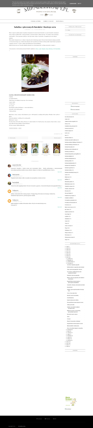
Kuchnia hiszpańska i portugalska (72, 153)
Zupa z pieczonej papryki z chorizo (74, 269)
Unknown (15, 190)
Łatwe (66, 174)
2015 (67, 254)
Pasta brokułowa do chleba (72, 300)
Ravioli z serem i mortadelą (72, 295)
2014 (67, 255)
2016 (67, 252)
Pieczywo (67, 190)
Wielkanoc (67, 230)
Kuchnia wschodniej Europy (71, 172)
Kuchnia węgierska (69, 167)
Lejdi (40, 48)
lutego (68, 338)
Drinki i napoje (68, 130)
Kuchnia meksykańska (69, 158)
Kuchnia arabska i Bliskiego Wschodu (73, 142)
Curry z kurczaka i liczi (72, 293)
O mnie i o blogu (48, 21)
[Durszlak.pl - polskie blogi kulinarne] (68, 409)
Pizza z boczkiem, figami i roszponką (75, 328)
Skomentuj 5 (57, 133)
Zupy (66, 239)
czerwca (69, 332)
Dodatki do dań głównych (70, 126)
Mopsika (43, 48)
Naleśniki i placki (68, 181)
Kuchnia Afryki (68, 137)
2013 (67, 257)
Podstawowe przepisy (69, 195)
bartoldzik (15, 182)
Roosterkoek (69, 287)
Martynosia (15, 174)
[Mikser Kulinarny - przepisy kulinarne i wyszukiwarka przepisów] (71, 405)
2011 (67, 343)
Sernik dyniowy (70, 297)
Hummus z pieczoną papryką (73, 275)
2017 (67, 251)
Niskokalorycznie (68, 183)
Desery (66, 123)
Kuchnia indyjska (68, 156)
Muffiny (66, 179)
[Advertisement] (75, 79)
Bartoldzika (57, 48)
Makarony (67, 177)
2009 (67, 346)
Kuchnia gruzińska (69, 151)
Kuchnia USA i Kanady (69, 165)
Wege (44, 29)
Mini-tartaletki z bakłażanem (73, 325)
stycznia (69, 340)
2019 (67, 248)
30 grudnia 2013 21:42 (17, 201)
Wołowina (67, 234)
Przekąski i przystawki (69, 200)
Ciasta (66, 119)
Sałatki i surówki (38, 29)
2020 (67, 246)
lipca (68, 331)
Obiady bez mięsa (68, 186)
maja (68, 334)
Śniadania (67, 218)
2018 (67, 249)
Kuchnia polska (68, 160)
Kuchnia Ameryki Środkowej (71, 139)
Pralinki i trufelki (68, 197)
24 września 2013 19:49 (17, 166)
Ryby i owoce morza (69, 207)
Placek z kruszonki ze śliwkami (73, 321)
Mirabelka (28, 29)
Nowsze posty (57, 137)
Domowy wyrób (68, 128)
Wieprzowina (68, 232)
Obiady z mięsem (68, 188)
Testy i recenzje (68, 225)
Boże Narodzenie (68, 116)
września (69, 263)
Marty (37, 48)
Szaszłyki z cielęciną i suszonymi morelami (76, 284)
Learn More (73, 3)
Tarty (66, 223)
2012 (67, 341)
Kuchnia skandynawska (70, 163)
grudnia (69, 258)
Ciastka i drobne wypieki (70, 121)
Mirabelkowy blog (20, 426)
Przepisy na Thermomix (70, 202)
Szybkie (66, 216)
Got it (79, 3)
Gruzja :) (69, 318)
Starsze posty (12, 137)
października (70, 261)
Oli (54, 48)
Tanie (66, 221)
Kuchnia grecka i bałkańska (70, 149)
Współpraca (59, 21)
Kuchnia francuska (69, 146)
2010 (67, 344)
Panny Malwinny (49, 48)
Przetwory (67, 204)
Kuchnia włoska (68, 170)
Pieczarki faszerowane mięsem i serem (75, 302)
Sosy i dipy (67, 214)
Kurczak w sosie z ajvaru (72, 314)
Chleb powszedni (70, 304)
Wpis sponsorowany (69, 237)
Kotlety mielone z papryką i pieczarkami (75, 267)
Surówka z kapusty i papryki (73, 264)
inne (66, 135)
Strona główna (36, 21)
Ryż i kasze (67, 209)
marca (68, 337)
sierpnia (69, 329)
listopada (69, 260)
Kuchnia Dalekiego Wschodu (71, 144)
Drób (66, 133)
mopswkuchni (16, 165)
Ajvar (68, 316)
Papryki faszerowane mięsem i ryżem (75, 323)
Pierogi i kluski (68, 193)
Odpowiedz (59, 171)
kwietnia (69, 335)
